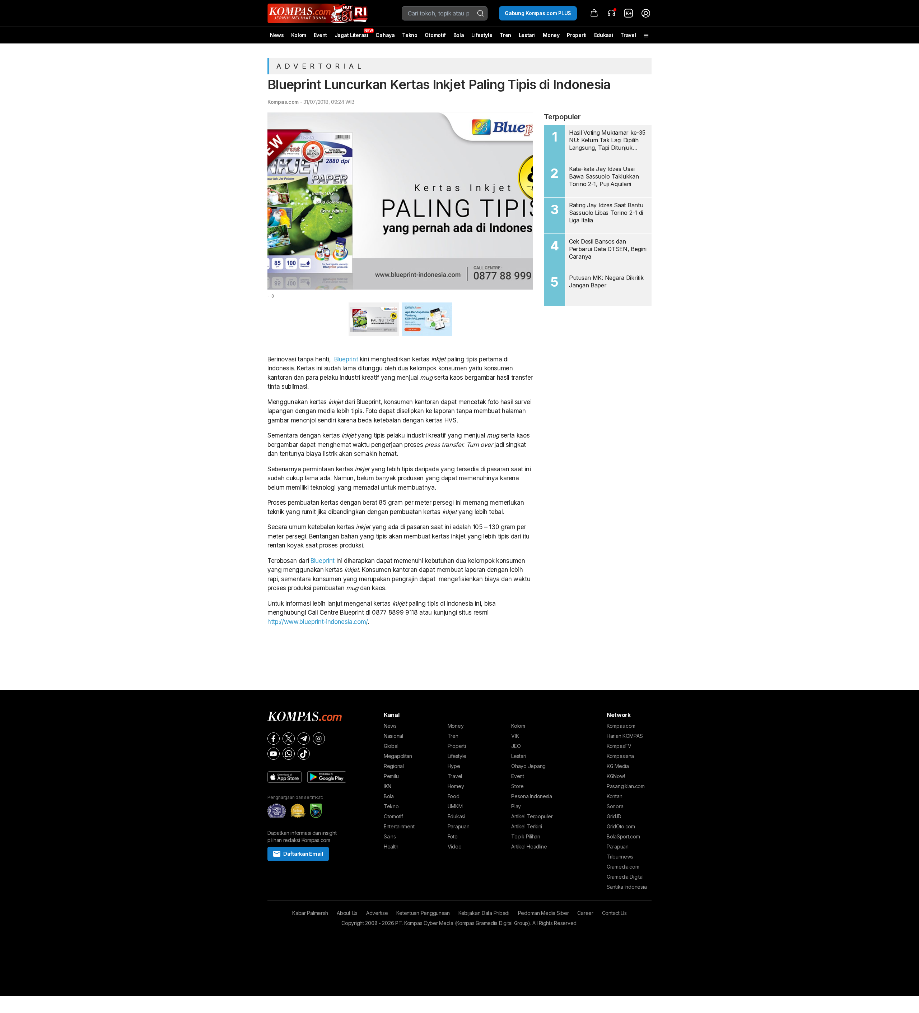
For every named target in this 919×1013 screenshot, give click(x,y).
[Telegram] (304, 738)
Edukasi (603, 35)
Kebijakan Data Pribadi (483, 913)
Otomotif (435, 35)
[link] (628, 13)
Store (517, 786)
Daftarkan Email (303, 854)
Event (320, 35)
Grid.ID (614, 816)
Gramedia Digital (625, 877)
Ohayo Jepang (528, 766)
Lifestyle (481, 35)
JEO (516, 746)
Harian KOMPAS (625, 736)
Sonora (615, 806)
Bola (458, 35)
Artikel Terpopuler (531, 816)
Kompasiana (620, 756)
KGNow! (616, 776)
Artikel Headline (529, 846)
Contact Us (614, 913)
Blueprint (346, 359)
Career (585, 913)
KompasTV (619, 746)
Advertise (377, 913)
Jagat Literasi (351, 35)
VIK (515, 736)
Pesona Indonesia (531, 796)
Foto (453, 836)
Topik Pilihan (525, 836)
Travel (628, 35)
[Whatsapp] (289, 754)
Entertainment (399, 826)
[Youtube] (273, 754)
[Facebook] (273, 738)
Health (391, 846)
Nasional (393, 736)
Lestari (527, 37)
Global (391, 746)
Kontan (614, 796)
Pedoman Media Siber (543, 913)
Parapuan (459, 826)
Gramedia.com (623, 867)
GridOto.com (621, 826)
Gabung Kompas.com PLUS (538, 13)
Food (454, 796)
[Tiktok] (304, 754)
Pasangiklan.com (626, 786)
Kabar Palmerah (310, 913)
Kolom (298, 35)
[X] (289, 738)
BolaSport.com (623, 836)
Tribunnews (620, 857)
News (277, 35)
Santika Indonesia (627, 887)
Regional (394, 766)
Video (455, 846)
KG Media (618, 766)
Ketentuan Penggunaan (422, 913)
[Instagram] (319, 738)
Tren (505, 35)
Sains (390, 836)
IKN (387, 786)
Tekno (409, 35)
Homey (456, 786)
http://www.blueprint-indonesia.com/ (317, 621)
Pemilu (391, 776)
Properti (577, 35)
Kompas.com (283, 102)
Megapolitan (398, 756)
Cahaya (385, 35)
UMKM (455, 806)
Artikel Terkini (526, 826)
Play (516, 806)
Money (551, 35)
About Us (347, 913)
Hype (454, 766)
